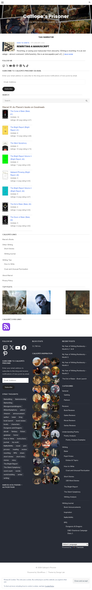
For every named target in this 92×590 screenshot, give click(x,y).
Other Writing (7, 245)
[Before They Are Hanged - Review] (39, 302)
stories (6, 460)
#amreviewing (20, 399)
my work (15, 442)
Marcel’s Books (8, 239)
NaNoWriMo (8, 446)
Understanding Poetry (70, 432)
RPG (15, 453)
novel (18, 446)
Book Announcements (72, 507)
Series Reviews (70, 425)
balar (14, 417)
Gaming (67, 395)
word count (8, 471)
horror (16, 435)
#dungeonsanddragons (12, 406)
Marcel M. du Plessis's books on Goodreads (23, 107)
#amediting (8, 399)
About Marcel (7, 275)
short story (20, 456)
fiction (22, 431)
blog (20, 417)
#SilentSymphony (10, 410)
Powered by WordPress (36, 572)
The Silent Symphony (18, 143)
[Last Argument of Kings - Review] (14, 302)
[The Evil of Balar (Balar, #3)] (6, 207)
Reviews (65, 406)
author (6, 417)
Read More (68, 54)
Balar (66, 451)
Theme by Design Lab (56, 572)
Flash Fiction (68, 456)
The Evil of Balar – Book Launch (74, 379)
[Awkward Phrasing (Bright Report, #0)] (6, 175)
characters (15, 424)
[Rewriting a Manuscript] (8, 47)
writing (6, 478)
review (24, 449)
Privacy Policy (7, 280)
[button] (36, 362)
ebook (6, 431)
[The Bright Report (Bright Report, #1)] (6, 130)
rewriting (7, 453)
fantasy (14, 431)
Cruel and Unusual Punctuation (16, 269)
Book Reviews (69, 410)
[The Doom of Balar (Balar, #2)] (6, 220)
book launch (8, 421)
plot (24, 446)
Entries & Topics (72, 460)
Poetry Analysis (70, 436)
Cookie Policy (49, 586)
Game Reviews (69, 415)
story (14, 460)
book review (21, 421)
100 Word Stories (72, 481)
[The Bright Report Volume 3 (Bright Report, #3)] (6, 159)
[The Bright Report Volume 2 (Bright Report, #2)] (6, 191)
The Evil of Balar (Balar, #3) (20, 204)
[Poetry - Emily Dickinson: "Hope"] (78, 302)
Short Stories (9, 249)
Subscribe (8, 89)
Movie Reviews (69, 420)
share (22, 453)
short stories (8, 456)
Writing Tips (7, 260)
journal (6, 442)
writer (20, 474)
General (65, 391)
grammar (7, 435)
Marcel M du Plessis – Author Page (12, 486)
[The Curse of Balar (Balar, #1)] (6, 114)
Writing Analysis (70, 497)
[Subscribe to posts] (6, 330)
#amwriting (8, 403)
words (18, 471)
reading (16, 449)
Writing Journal (10, 254)
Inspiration (68, 512)
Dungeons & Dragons (74, 526)
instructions (21, 439)
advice (22, 410)
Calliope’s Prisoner (46, 16)
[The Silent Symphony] (6, 146)
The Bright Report (10, 464)
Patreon (67, 400)
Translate (80, 547)
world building (9, 474)
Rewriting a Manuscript (33, 46)
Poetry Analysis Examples (75, 440)
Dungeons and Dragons (13, 428)
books (6, 424)
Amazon (7, 413)
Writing (65, 447)
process (7, 449)
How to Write (23, 43)
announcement (18, 413)
